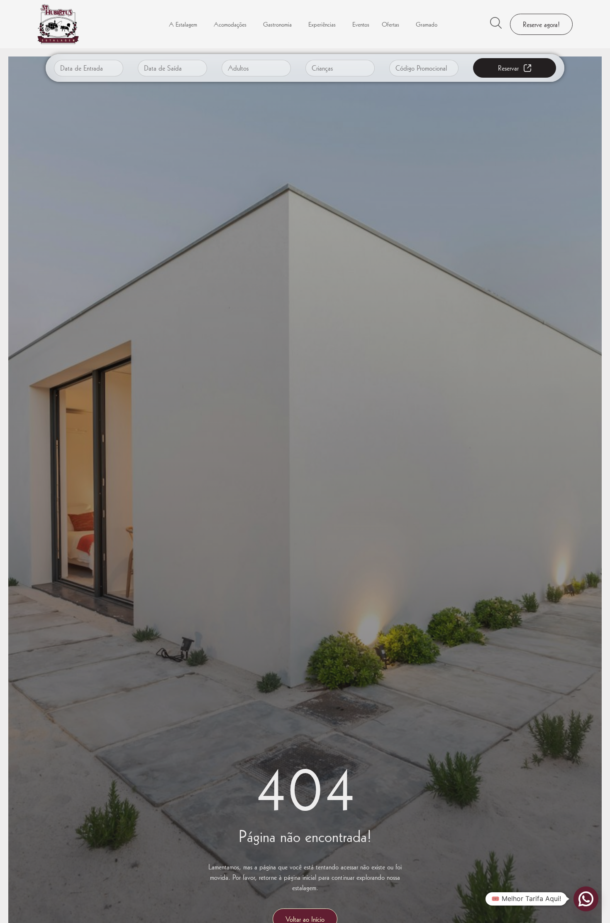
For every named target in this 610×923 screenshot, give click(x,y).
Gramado (426, 24)
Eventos (360, 24)
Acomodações (230, 24)
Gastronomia (277, 24)
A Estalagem (183, 24)
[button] (585, 898)
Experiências (322, 24)
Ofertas (390, 24)
